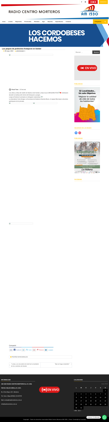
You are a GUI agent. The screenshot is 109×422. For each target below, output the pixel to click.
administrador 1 (20, 51)
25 (86, 404)
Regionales (18, 21)
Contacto (68, 21)
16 (76, 401)
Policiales (36, 21)
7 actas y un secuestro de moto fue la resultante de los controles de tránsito (25, 365)
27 (95, 404)
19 (91, 401)
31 (81, 408)
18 (86, 401)
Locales (10, 21)
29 (105, 404)
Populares (98, 21)
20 (95, 401)
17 (81, 401)
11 (86, 397)
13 (95, 397)
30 (76, 408)
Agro (43, 21)
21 (100, 401)
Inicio (4, 21)
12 (91, 397)
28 (100, 404)
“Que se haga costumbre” (62, 364)
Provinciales (27, 21)
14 (100, 397)
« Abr (75, 410)
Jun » (79, 410)
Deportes (50, 21)
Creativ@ (83, 419)
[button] (104, 417)
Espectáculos (59, 21)
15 (105, 397)
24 (81, 404)
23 (76, 404)
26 (91, 404)
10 (81, 397)
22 (105, 401)
